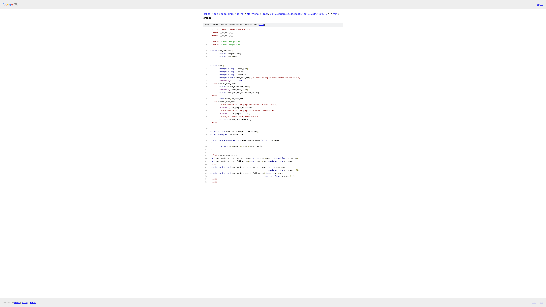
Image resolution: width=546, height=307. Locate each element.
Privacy (25, 302)
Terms (33, 302)
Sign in (540, 4)
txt (534, 302)
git (248, 13)
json (541, 302)
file (261, 24)
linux (231, 13)
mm (335, 13)
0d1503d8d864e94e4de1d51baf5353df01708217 (298, 13)
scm (223, 13)
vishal (255, 13)
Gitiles (17, 302)
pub (215, 13)
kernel (207, 13)
